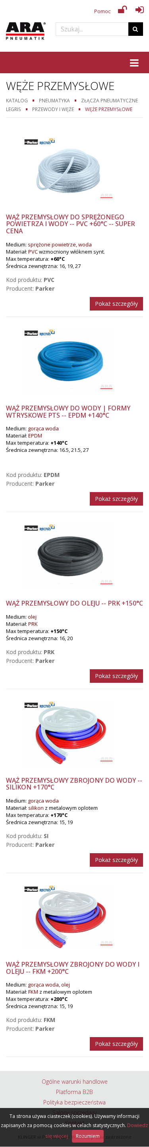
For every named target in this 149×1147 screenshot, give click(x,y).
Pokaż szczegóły (116, 303)
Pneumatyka (54, 100)
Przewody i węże (53, 109)
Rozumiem (88, 1136)
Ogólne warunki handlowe (75, 1081)
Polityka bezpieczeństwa (74, 1102)
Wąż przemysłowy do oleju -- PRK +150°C (74, 603)
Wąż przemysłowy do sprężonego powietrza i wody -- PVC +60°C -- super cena (70, 224)
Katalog (17, 100)
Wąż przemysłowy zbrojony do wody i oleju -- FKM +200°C (72, 968)
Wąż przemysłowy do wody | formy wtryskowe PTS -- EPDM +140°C (68, 412)
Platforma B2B (74, 1092)
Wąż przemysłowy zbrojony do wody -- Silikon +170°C (74, 784)
